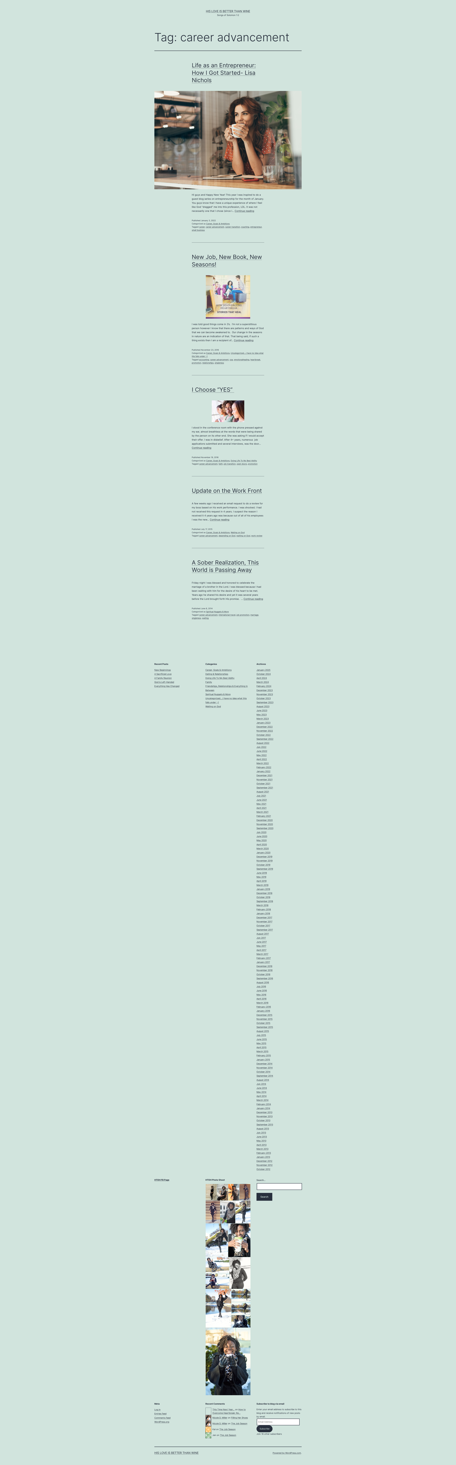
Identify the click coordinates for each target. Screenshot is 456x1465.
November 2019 (264, 860)
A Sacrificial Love (162, 674)
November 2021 (264, 779)
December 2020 (264, 820)
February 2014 (263, 1104)
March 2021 (262, 812)
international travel (227, 615)
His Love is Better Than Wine (228, 11)
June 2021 (261, 800)
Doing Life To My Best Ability (244, 460)
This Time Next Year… (223, 1409)
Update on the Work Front (227, 490)
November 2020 (264, 824)
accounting (204, 359)
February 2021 (263, 816)
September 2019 (264, 869)
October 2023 (263, 698)
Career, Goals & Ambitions (218, 223)
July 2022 (261, 747)
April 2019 (261, 881)
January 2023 (263, 722)
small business (198, 230)
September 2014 (264, 1076)
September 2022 (264, 739)
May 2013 (261, 1140)
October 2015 (263, 1023)
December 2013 (264, 1112)
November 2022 (264, 731)
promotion (196, 363)
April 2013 (261, 1145)
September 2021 (264, 787)
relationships (208, 363)
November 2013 (264, 1116)
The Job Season (239, 1423)
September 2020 (264, 828)
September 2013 (264, 1124)
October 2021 (263, 783)
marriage (254, 615)
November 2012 (264, 1165)
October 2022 (263, 735)
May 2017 (261, 946)
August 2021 (262, 791)
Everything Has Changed (166, 686)
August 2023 (262, 706)
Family (208, 682)
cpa (231, 359)
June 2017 (261, 942)
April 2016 (261, 998)
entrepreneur (256, 227)
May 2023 (261, 714)
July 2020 (261, 832)
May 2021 (261, 804)
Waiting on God (238, 532)
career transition (232, 227)
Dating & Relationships (216, 674)
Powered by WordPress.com (287, 1453)
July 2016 (261, 986)
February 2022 (263, 767)
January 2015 (263, 1059)
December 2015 (264, 1015)
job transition (230, 464)
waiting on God (243, 535)
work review (256, 535)
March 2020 (262, 848)
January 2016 (263, 1011)
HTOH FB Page (161, 1180)
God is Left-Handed (164, 682)
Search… (261, 1180)
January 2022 (263, 771)
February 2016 (263, 1007)
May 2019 (261, 877)
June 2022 (261, 751)
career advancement (215, 227)
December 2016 (264, 966)
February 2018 (263, 909)
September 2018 (264, 901)
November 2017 (264, 921)
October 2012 (263, 1169)
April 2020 (261, 844)
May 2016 (261, 994)
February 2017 (263, 958)
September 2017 (264, 930)
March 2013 (262, 1149)
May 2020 (261, 840)
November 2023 (264, 694)
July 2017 (261, 938)
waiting (205, 618)
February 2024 (263, 686)
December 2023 (264, 690)
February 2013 (263, 1153)
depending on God (227, 535)
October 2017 (263, 925)
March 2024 (262, 682)
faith (221, 464)
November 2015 (264, 1019)
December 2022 (264, 726)
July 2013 (261, 1132)
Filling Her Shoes (239, 1417)
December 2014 (264, 1063)
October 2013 (263, 1120)
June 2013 (261, 1136)
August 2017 (262, 934)
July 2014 (261, 1084)
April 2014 (261, 1096)
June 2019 (261, 873)
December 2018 (264, 893)
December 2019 (264, 856)
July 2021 (261, 795)
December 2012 (264, 1161)
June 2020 (261, 836)
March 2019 (262, 885)
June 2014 (261, 1088)
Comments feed (162, 1418)
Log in (157, 1409)
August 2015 (262, 1031)
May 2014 (261, 1092)
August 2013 (262, 1128)
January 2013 (263, 1157)
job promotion (243, 615)
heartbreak (255, 359)
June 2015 (261, 1039)
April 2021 (261, 808)
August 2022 (262, 743)
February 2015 (263, 1055)
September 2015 (264, 1027)
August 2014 (262, 1080)
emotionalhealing (241, 359)
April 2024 (261, 678)
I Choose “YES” (213, 389)
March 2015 (262, 1051)
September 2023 (264, 702)
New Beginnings (162, 670)
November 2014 (264, 1067)
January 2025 (263, 670)
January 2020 (263, 852)
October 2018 (263, 897)
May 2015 (261, 1043)
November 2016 (264, 970)
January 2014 (263, 1108)
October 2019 (263, 865)
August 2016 (262, 982)
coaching (245, 227)
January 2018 (263, 913)
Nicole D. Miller (219, 1417)
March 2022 (262, 763)
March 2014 (262, 1100)
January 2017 (263, 962)
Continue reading (244, 211)
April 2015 (261, 1047)
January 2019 (263, 889)
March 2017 (262, 954)
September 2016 (264, 978)
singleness (219, 363)
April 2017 (261, 950)
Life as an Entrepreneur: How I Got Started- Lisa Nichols (224, 73)
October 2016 (263, 974)
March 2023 (262, 718)
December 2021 (264, 775)
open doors (242, 464)
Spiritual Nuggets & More (217, 611)
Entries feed (160, 1413)
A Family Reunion (163, 678)
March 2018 (262, 905)
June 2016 (261, 990)
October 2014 (263, 1071)
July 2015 (261, 1035)
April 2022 (261, 759)
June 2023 (261, 710)
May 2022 (261, 755)
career (202, 227)
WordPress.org (161, 1422)
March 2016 (262, 1003)
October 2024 (263, 674)
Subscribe (264, 1428)
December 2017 (264, 917)
